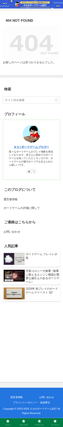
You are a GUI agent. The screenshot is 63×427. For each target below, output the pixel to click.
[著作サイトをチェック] (29, 171)
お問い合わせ (12, 231)
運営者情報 (11, 199)
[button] (57, 100)
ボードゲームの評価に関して (22, 207)
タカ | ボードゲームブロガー (31, 146)
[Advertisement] (31, 339)
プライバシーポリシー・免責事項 (31, 402)
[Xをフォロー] (34, 171)
